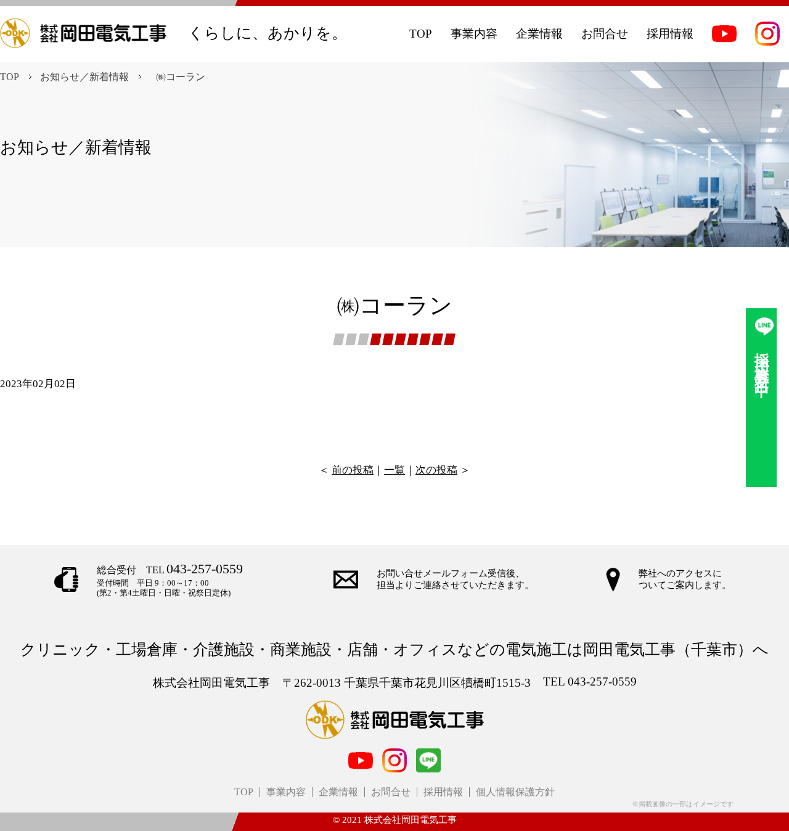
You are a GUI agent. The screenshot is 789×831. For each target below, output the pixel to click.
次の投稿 (436, 470)
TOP (9, 77)
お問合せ (391, 792)
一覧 (394, 470)
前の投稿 (353, 470)
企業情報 (338, 792)
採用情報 (443, 792)
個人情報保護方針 (515, 792)
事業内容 (286, 792)
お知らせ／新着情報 (84, 77)
